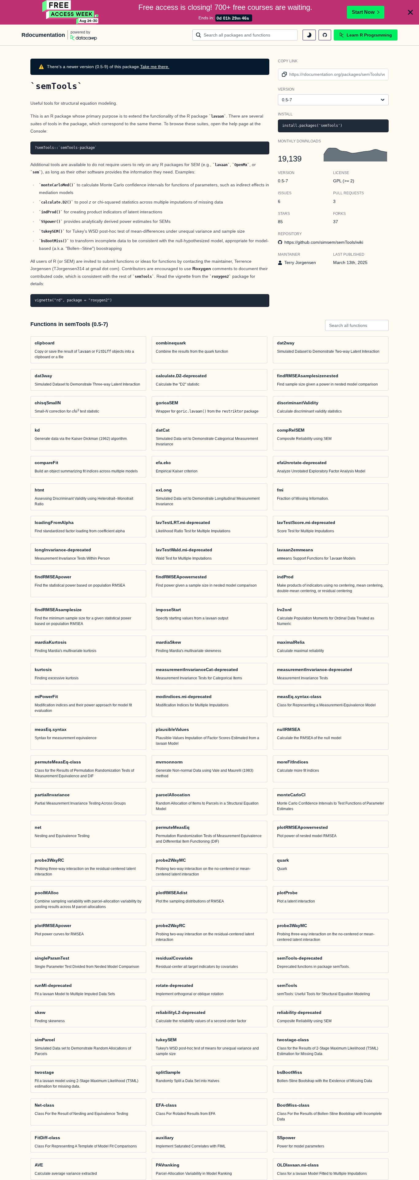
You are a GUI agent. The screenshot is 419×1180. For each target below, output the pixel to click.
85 (280, 221)
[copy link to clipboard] (283, 74)
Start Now (363, 12)
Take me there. (154, 66)
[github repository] (324, 35)
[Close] (410, 12)
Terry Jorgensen (300, 262)
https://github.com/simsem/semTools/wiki (323, 242)
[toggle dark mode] (309, 35)
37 (335, 221)
